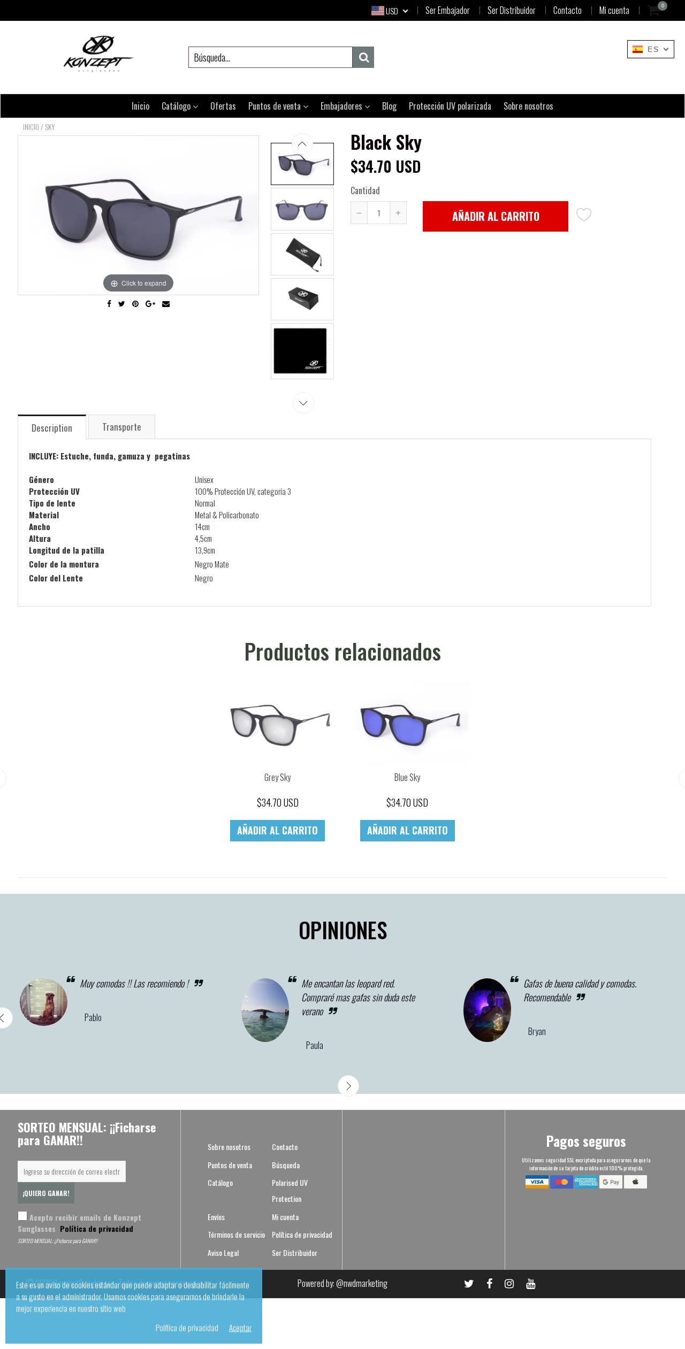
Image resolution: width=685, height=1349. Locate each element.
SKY (50, 126)
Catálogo (177, 105)
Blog (389, 105)
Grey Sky (277, 777)
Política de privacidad (95, 1228)
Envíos (216, 1216)
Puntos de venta (275, 105)
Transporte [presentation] (121, 426)
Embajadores (342, 105)
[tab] (52, 427)
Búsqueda (286, 1164)
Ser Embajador (447, 10)
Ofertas (223, 105)
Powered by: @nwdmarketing (342, 1283)
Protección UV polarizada (450, 105)
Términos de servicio (236, 1234)
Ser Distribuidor (512, 10)
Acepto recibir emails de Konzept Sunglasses (79, 1223)
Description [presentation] (52, 427)
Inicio (140, 105)
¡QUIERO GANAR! (46, 1193)
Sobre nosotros (528, 105)
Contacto (567, 10)
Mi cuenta (614, 10)
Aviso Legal (223, 1252)
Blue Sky (407, 777)
